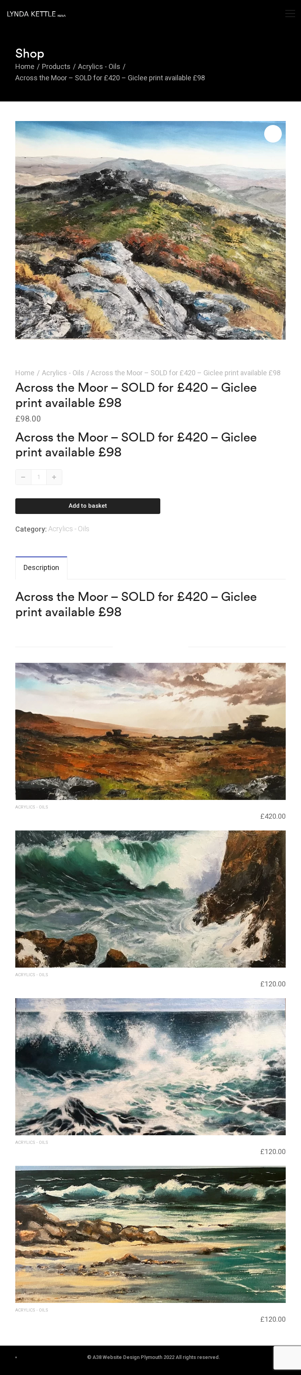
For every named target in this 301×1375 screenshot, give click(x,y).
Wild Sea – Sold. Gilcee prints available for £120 (81, 1150)
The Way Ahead (37, 815)
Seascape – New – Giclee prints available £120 (80, 1318)
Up (54, 477)
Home (24, 373)
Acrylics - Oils (63, 373)
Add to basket (88, 505)
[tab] (41, 567)
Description (41, 567)
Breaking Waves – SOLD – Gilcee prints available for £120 (95, 982)
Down (23, 477)
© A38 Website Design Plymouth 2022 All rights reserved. (153, 1357)
